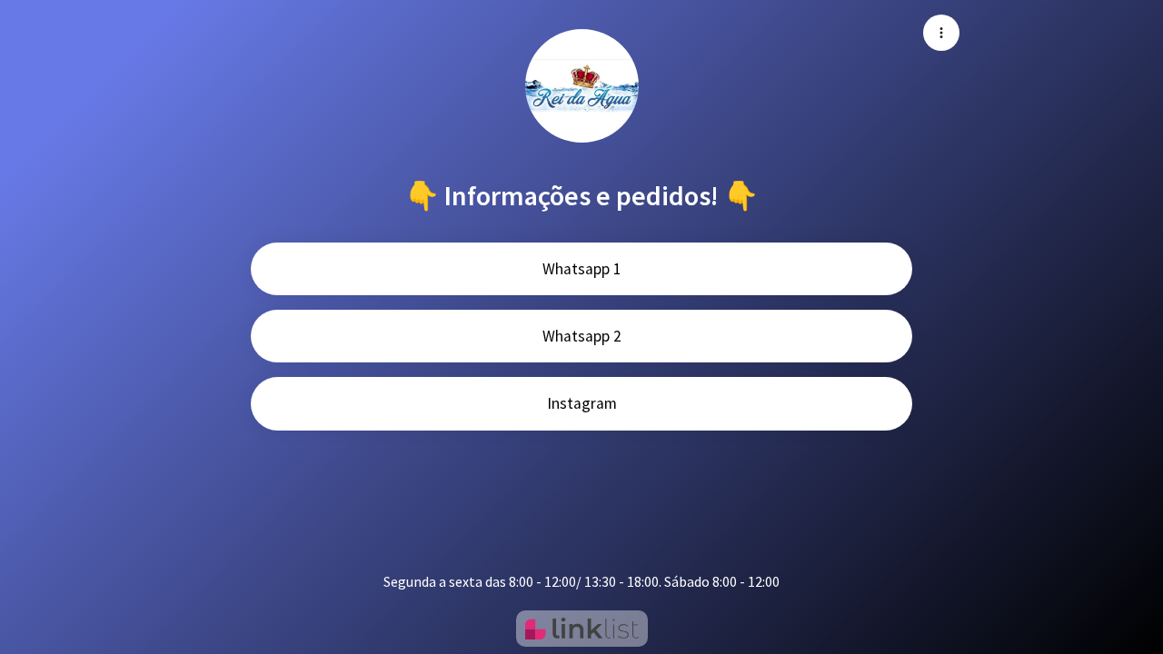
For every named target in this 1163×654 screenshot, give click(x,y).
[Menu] (941, 33)
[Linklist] (582, 628)
